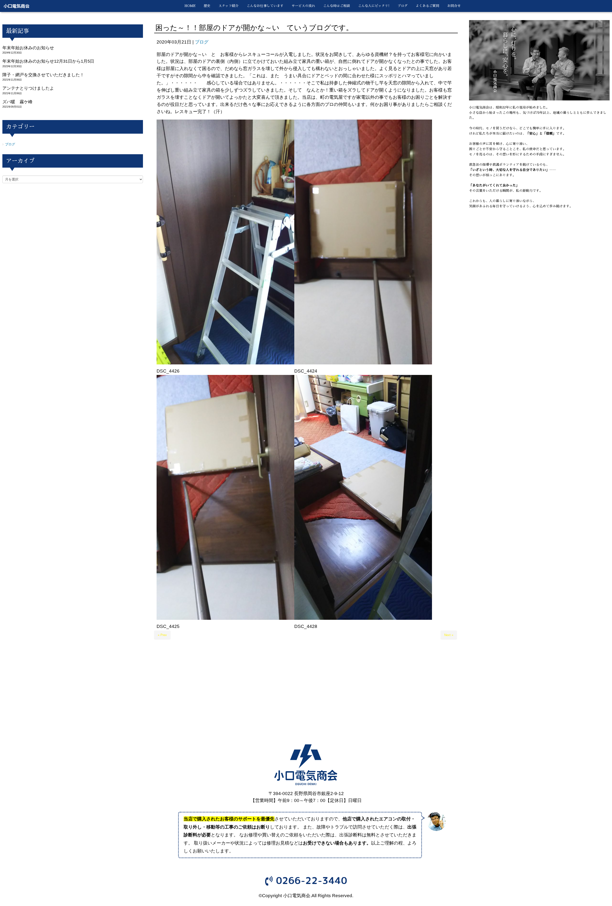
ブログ (201, 41)
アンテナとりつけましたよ (28, 88)
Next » (448, 635)
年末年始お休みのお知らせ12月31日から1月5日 (48, 61)
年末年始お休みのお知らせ (28, 47)
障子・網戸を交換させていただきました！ (43, 74)
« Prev (162, 635)
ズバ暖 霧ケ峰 (17, 101)
